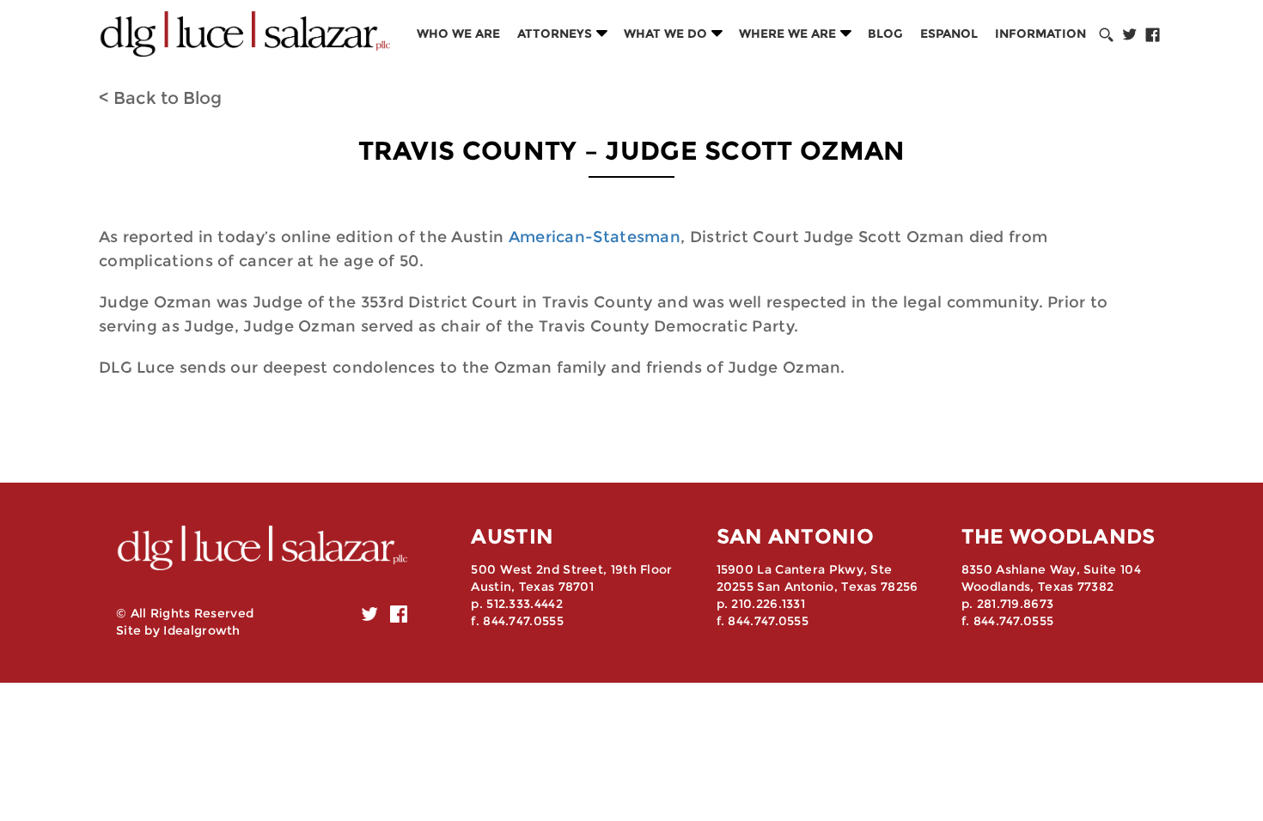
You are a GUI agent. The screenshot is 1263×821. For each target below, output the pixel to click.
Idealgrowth (201, 630)
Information (1040, 33)
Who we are (458, 33)
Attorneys (554, 33)
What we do (665, 33)
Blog (885, 33)
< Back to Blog (160, 98)
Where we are (787, 33)
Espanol (949, 33)
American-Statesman (594, 237)
